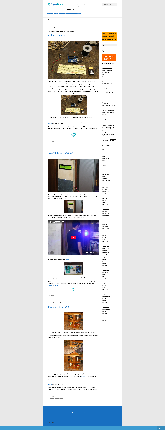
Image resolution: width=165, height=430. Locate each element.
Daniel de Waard (63, 31)
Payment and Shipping (81, 4)
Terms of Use (89, 4)
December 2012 (106, 307)
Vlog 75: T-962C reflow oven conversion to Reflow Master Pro (109, 109)
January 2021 (106, 189)
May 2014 (105, 294)
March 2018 (105, 241)
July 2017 (105, 259)
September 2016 (106, 281)
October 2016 (106, 278)
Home (49, 13)
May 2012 (105, 311)
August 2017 (105, 257)
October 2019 (106, 213)
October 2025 (106, 172)
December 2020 (106, 191)
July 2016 (105, 285)
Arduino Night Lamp (58, 35)
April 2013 (105, 302)
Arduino (52, 143)
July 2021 (105, 183)
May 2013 (105, 300)
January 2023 (106, 174)
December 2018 (106, 233)
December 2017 (106, 248)
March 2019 (105, 226)
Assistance (84, 6)
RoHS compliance (77, 6)
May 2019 (105, 222)
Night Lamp (66, 143)
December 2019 (106, 209)
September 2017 (106, 254)
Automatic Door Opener (60, 152)
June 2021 (105, 185)
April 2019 (105, 224)
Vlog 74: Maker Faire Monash (109, 112)
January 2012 (106, 315)
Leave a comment (70, 31)
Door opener (66, 296)
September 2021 (106, 180)
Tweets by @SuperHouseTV (107, 92)
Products (66, 13)
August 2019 (105, 217)
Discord (72, 13)
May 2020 (105, 200)
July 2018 (105, 237)
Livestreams (105, 151)
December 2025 (106, 169)
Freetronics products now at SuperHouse (109, 124)
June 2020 (105, 198)
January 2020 (106, 206)
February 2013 (106, 304)
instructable (68, 259)
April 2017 (105, 265)
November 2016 (106, 276)
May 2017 (105, 263)
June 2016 (105, 287)
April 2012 (105, 313)
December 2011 (106, 318)
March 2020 (105, 204)
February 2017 (106, 270)
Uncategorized (106, 158)
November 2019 (106, 211)
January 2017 (106, 272)
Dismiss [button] (162, 428)
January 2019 (106, 230)
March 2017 (105, 267)
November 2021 (106, 178)
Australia (56, 143)
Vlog (61, 13)
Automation (60, 143)
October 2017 (106, 252)
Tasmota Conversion (71, 4)
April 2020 (105, 202)
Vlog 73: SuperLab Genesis (108, 114)
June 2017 (105, 261)
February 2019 (106, 228)
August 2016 (105, 283)
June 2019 (105, 220)
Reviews (105, 156)
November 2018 (106, 235)
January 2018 (106, 246)
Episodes (55, 13)
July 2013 (105, 298)
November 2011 (106, 320)
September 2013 (106, 296)
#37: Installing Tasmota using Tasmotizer (109, 131)
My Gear (90, 6)
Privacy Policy (69, 6)
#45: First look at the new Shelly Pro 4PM (109, 139)
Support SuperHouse (71, 9)
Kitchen (61, 398)
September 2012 (106, 309)
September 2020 (106, 196)
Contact (78, 13)
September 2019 (106, 215)
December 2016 (106, 274)
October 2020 (106, 193)
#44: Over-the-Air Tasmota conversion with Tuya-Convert (109, 136)
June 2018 (105, 239)
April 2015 (105, 291)
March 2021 (105, 187)
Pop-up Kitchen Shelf (59, 306)
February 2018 (106, 243)
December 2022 (106, 176)
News (53, 141)
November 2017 (106, 250)
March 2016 (105, 289)
